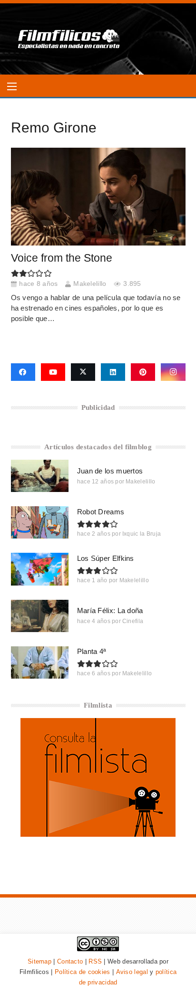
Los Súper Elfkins (105, 558)
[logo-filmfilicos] (69, 39)
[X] (83, 372)
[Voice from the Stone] (98, 197)
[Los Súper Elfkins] (40, 569)
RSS (95, 961)
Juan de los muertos (110, 471)
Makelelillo (89, 283)
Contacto (70, 961)
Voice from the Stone (61, 258)
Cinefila (132, 621)
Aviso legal (132, 971)
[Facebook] (23, 372)
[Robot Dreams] (40, 522)
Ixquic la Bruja (141, 533)
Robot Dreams (101, 512)
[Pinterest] (143, 372)
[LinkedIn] (113, 372)
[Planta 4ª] (40, 662)
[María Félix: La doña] (40, 616)
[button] (11, 86)
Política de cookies (82, 971)
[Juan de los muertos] (40, 476)
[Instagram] (173, 372)
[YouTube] (53, 372)
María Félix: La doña (110, 610)
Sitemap (39, 961)
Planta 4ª (92, 651)
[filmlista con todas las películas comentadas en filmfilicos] (98, 834)
